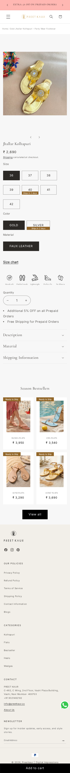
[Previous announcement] (7, 5)
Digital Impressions (47, 762)
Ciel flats (51, 438)
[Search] (51, 16)
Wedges (8, 666)
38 (49, 175)
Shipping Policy (13, 596)
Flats (7, 642)
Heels (7, 658)
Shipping (8, 157)
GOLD (14, 225)
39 (11, 190)
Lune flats (18, 493)
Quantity (8, 292)
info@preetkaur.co (14, 703)
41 (48, 190)
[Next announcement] (62, 5)
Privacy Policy (12, 572)
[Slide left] (30, 137)
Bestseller (9, 650)
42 (11, 204)
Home (5, 29)
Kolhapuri (9, 634)
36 (11, 175)
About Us (9, 709)
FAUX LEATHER (21, 246)
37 (30, 175)
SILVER (38, 226)
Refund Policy (12, 580)
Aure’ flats (51, 493)
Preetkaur (27, 762)
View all (35, 514)
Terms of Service (13, 588)
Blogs (7, 612)
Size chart (10, 262)
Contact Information (15, 604)
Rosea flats (18, 438)
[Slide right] (39, 137)
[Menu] (8, 16)
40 (30, 191)
